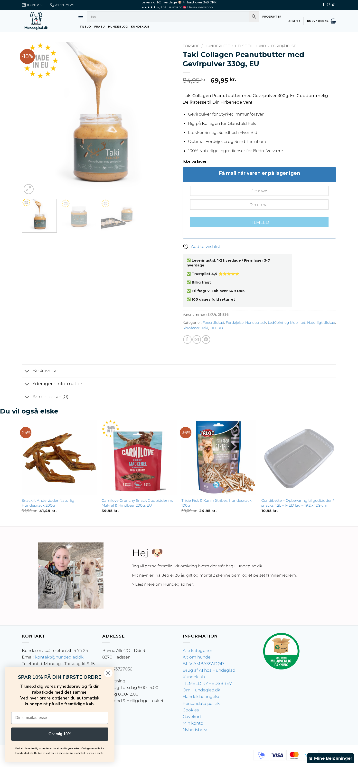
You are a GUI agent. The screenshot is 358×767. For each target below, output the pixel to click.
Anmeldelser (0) (50, 396)
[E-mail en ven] (196, 339)
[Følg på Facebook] (323, 5)
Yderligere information (58, 383)
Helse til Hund (250, 46)
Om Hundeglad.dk (201, 690)
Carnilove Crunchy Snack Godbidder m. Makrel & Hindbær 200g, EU (137, 503)
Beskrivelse (44, 371)
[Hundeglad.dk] (46, 21)
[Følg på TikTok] (333, 5)
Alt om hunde (196, 657)
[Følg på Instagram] (328, 5)
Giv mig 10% (59, 734)
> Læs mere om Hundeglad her (162, 584)
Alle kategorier (197, 650)
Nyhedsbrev (195, 729)
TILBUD (85, 26)
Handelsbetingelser (202, 696)
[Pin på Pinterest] (206, 339)
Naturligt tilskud (321, 322)
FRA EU (99, 26)
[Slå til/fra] (27, 371)
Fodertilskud (213, 322)
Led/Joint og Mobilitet (286, 322)
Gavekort (192, 716)
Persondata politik (201, 703)
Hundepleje (217, 46)
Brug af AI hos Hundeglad (209, 670)
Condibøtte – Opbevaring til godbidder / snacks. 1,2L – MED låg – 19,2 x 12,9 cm (297, 503)
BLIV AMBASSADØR (203, 663)
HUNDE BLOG (118, 26)
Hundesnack (255, 322)
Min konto (193, 723)
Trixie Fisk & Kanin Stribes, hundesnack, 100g (216, 503)
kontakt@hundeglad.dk (59, 657)
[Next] (166, 118)
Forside (191, 46)
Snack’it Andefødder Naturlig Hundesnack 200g (48, 503)
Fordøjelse (283, 46)
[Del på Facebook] (187, 339)
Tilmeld (259, 222)
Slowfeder (191, 328)
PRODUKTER (271, 16)
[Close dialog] (108, 673)
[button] (81, 16)
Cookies (191, 710)
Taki (204, 328)
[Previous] (31, 118)
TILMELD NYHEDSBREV (207, 683)
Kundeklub (194, 676)
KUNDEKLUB (140, 26)
